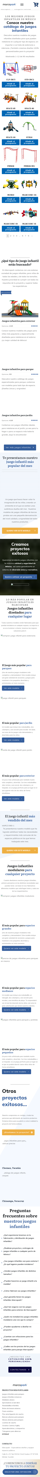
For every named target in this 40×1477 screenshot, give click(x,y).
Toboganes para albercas (11, 1431)
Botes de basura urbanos (11, 1408)
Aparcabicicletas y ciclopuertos (13, 1428)
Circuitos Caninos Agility (11, 1425)
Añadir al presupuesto (10, 85)
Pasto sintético (7, 1411)
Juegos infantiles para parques (13, 1394)
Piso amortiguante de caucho (12, 1414)
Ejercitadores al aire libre (11, 1403)
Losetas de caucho (9, 1423)
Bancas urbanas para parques (13, 1417)
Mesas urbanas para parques (12, 1420)
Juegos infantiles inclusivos (12, 1397)
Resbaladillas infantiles (10, 1405)
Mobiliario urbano (8, 1400)
